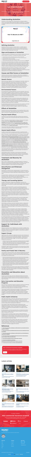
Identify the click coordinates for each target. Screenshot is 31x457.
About (2, 443)
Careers (2, 446)
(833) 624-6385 (23, 443)
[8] (5, 185)
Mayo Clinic (27, 60)
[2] (17, 50)
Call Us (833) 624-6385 (26, 1)
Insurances (12, 446)
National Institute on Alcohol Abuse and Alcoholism (10, 136)
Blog (2, 447)
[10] (24, 242)
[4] (23, 85)
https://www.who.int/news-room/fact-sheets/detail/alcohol (12, 342)
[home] (4, 1)
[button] (21, 1)
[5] (21, 93)
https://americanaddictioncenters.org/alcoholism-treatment (12, 338)
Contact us (5, 352)
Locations (12, 443)
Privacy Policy (27, 452)
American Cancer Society (13, 125)
